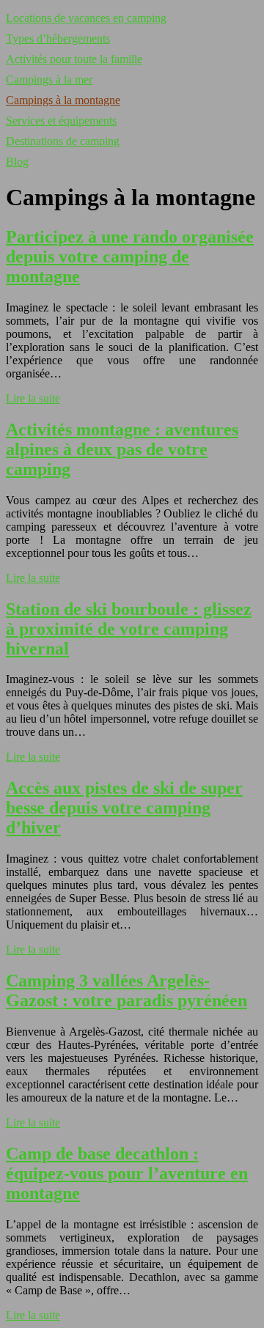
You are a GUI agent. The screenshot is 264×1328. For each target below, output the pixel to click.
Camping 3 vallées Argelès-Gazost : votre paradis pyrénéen (126, 990)
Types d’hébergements (58, 38)
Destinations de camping (63, 141)
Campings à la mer (49, 79)
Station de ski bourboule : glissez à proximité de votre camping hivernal (129, 629)
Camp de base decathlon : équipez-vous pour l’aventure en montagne (127, 1173)
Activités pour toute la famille (74, 59)
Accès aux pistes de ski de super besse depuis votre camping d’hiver (124, 807)
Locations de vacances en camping (86, 18)
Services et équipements (61, 120)
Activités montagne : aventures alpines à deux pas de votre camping (122, 449)
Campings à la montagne (63, 100)
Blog (17, 161)
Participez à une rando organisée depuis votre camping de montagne (130, 256)
